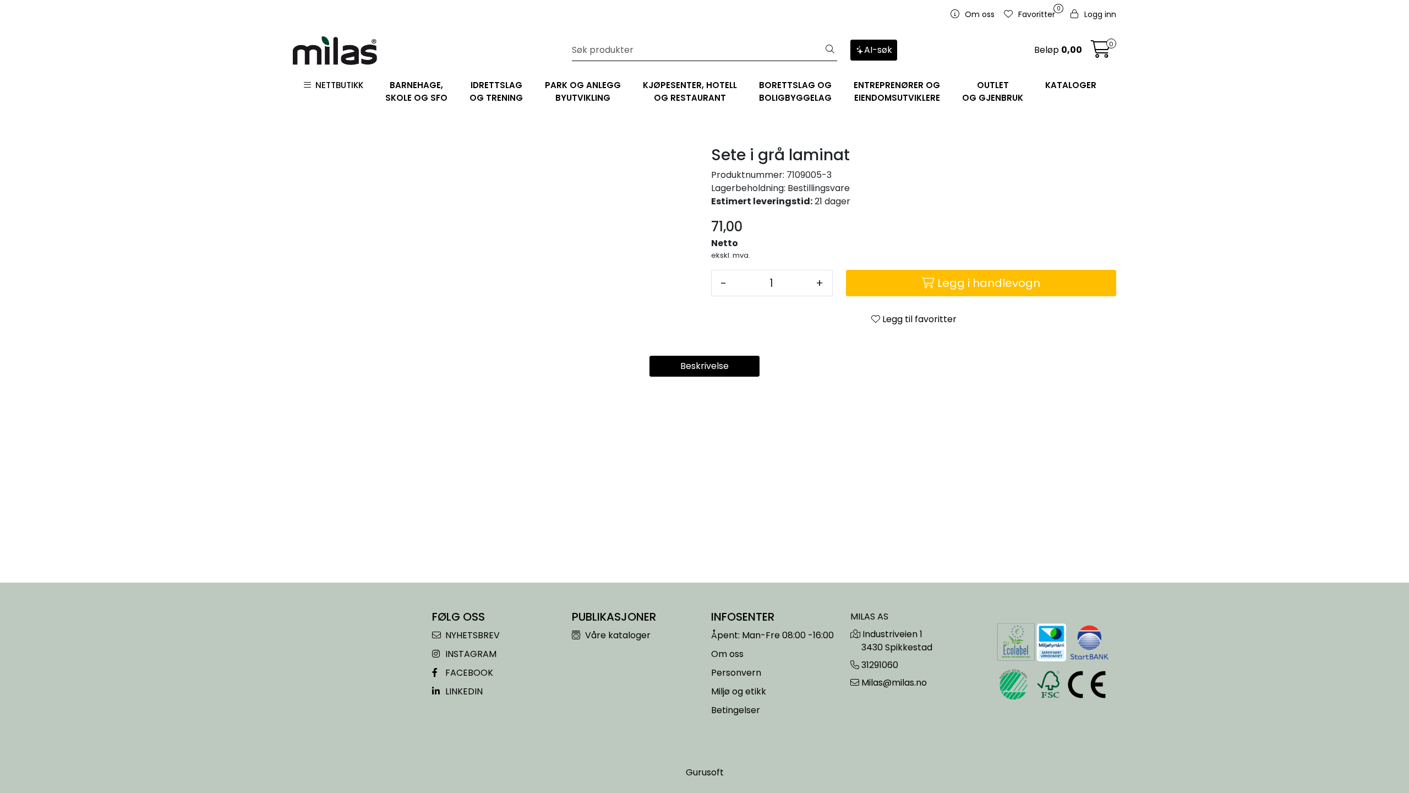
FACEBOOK (468, 672)
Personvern (736, 672)
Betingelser (735, 710)
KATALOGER (1070, 85)
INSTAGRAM (469, 654)
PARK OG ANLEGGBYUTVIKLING (583, 91)
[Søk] (830, 50)
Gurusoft (705, 772)
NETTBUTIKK (337, 85)
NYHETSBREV (471, 635)
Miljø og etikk (738, 691)
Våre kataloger (617, 635)
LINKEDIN (463, 691)
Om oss (727, 654)
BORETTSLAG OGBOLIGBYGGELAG (795, 91)
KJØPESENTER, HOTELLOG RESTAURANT (690, 91)
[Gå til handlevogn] (1101, 52)
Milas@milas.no (894, 682)
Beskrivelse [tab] (704, 366)
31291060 (879, 665)
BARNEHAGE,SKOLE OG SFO (416, 91)
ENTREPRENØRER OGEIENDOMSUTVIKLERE (897, 91)
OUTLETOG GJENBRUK (992, 91)
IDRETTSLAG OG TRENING (496, 91)
